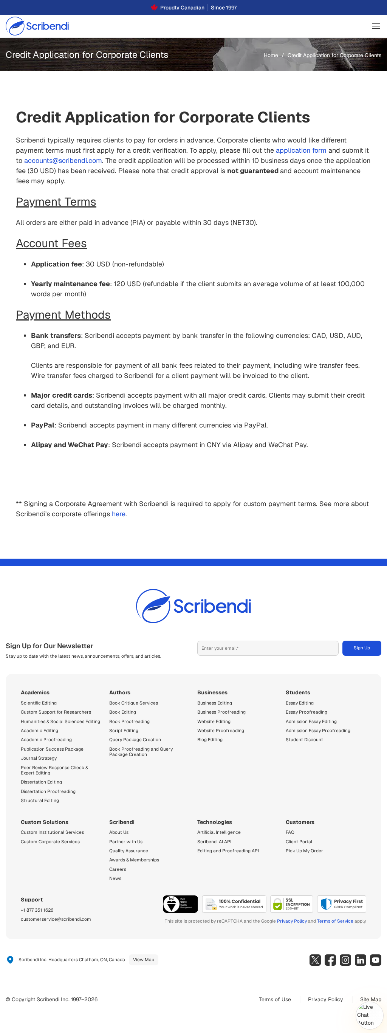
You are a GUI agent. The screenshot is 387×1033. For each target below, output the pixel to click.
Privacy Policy (292, 921)
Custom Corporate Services (50, 842)
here (118, 514)
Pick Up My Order (304, 851)
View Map (143, 960)
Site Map (370, 999)
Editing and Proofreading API (228, 851)
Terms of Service (335, 921)
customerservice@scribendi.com (56, 919)
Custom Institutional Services (52, 832)
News (115, 878)
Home (271, 55)
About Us (118, 832)
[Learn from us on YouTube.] (375, 960)
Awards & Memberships (134, 860)
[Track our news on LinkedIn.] (360, 960)
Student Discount (304, 740)
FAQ (290, 832)
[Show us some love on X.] (315, 960)
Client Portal (299, 842)
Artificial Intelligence (219, 832)
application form (301, 150)
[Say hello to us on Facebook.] (330, 960)
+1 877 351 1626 (37, 910)
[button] (376, 26)
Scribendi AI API (214, 842)
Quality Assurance (128, 851)
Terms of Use (275, 999)
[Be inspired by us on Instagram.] (345, 960)
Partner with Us (125, 842)
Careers (117, 869)
